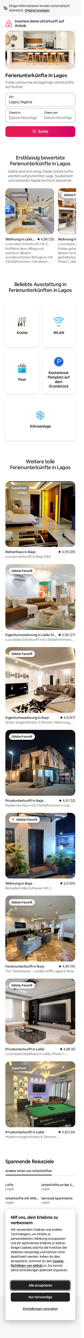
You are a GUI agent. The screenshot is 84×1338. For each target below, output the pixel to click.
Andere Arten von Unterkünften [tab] (28, 1171)
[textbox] (23, 117)
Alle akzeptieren (40, 1285)
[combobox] (40, 102)
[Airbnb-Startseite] (8, 23)
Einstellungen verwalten (40, 1309)
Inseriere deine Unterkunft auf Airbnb (39, 23)
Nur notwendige (40, 1297)
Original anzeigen (37, 10)
